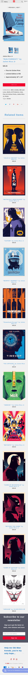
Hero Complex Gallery (16, 663)
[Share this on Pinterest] (13, 104)
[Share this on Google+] (17, 104)
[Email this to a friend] (21, 104)
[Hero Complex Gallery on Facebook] (11, 659)
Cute (21, 92)
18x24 (8, 92)
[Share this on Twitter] (5, 104)
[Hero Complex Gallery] (14, 1)
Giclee (9, 98)
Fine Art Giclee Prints (9, 94)
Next (18, 7)
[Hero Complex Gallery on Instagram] (17, 659)
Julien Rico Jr (8, 56)
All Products (15, 92)
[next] (23, 27)
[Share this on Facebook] (9, 104)
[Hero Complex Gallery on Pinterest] (14, 659)
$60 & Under (15, 90)
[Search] (22, 1)
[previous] (4, 27)
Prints (7, 96)
